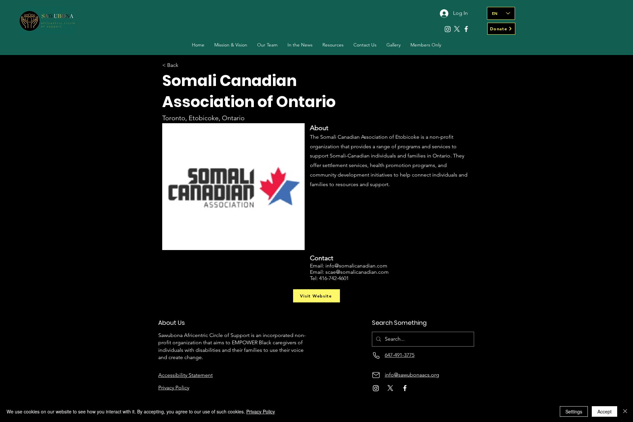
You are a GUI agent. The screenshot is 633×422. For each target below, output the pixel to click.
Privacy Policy (260, 411)
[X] (457, 29)
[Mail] (376, 375)
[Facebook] (466, 29)
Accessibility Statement (185, 375)
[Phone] (376, 355)
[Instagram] (448, 29)
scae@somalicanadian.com (357, 272)
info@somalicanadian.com (356, 266)
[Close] (625, 411)
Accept (604, 411)
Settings (573, 411)
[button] (267, 45)
